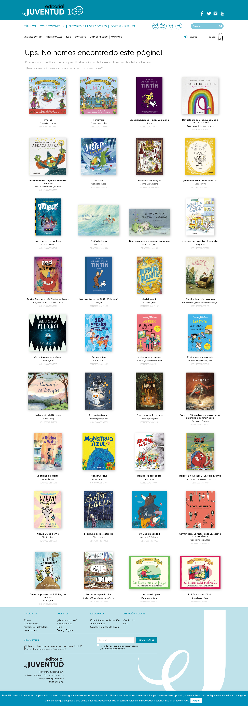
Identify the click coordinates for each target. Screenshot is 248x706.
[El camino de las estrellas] (98, 510)
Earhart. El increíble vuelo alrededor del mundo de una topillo (200, 416)
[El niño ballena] (98, 220)
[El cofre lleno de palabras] (200, 275)
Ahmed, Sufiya (144, 360)
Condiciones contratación (105, 620)
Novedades (30, 630)
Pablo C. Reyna (47, 244)
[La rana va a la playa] (149, 572)
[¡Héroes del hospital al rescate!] (200, 217)
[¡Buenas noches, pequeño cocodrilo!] (149, 222)
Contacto (80, 37)
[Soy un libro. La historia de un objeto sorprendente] (200, 510)
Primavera (98, 120)
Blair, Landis (98, 537)
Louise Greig (48, 418)
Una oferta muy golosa (48, 241)
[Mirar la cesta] (220, 37)
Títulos (30, 26)
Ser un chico (99, 357)
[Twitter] (208, 13)
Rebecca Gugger (190, 302)
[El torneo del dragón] (149, 156)
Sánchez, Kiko (149, 302)
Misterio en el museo (149, 357)
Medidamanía (149, 299)
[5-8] (171, 26)
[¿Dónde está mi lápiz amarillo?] (200, 156)
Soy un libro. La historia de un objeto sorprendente (200, 535)
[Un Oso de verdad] (149, 510)
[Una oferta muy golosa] (48, 217)
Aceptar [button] (196, 700)
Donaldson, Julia (48, 123)
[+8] (179, 26)
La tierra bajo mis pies (98, 594)
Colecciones (50, 26)
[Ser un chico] (98, 333)
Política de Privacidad (114, 649)
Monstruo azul (99, 475)
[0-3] (155, 26)
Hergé (149, 123)
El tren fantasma (98, 415)
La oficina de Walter (47, 475)
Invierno (48, 120)
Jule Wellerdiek (48, 479)
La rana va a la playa (149, 594)
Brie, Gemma (39, 302)
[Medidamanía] (149, 275)
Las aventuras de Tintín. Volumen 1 (98, 299)
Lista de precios (99, 37)
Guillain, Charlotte (91, 598)
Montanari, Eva (149, 244)
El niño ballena (98, 241)
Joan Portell (192, 126)
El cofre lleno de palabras (200, 299)
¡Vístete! (98, 180)
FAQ (125, 623)
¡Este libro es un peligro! (47, 357)
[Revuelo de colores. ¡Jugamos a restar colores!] (200, 96)
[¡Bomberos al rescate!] (149, 452)
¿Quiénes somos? (33, 37)
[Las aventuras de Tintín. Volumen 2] (149, 96)
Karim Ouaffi (98, 360)
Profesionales (54, 37)
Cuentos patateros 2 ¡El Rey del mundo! (48, 595)
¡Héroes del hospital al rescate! (200, 241)
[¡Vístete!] (98, 156)
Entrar (193, 37)
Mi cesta (210, 37)
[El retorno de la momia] (149, 391)
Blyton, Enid (156, 360)
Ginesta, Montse (206, 126)
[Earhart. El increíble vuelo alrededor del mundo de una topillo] (200, 391)
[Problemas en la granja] (200, 333)
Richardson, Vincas (54, 302)
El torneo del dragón (149, 180)
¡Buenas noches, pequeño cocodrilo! (149, 241)
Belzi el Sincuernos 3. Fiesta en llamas (47, 299)
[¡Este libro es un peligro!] (48, 333)
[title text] (52, 10)
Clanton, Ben (48, 360)
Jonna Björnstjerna (149, 184)
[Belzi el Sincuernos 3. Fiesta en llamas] (48, 275)
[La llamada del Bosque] (47, 391)
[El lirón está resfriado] (200, 572)
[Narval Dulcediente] (48, 510)
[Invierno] (48, 96)
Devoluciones (97, 623)
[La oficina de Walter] (48, 452)
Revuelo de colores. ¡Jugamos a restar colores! (200, 121)
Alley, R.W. (200, 244)
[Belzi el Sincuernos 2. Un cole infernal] (200, 452)
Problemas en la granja (200, 357)
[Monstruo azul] (98, 452)
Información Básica (129, 646)
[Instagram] (215, 13)
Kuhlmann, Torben (200, 421)
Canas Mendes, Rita (200, 540)
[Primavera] (98, 96)
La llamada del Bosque (48, 415)
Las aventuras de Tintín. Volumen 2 (149, 120)
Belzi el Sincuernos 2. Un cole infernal (200, 475)
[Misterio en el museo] (149, 333)
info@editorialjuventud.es (51, 679)
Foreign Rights (123, 26)
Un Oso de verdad (149, 533)
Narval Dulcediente (48, 533)
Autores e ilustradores (87, 26)
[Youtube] (222, 13)
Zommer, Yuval (107, 598)
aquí (186, 700)
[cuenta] (185, 37)
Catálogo (116, 37)
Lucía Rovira (200, 184)
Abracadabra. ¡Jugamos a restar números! (47, 181)
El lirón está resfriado (200, 594)
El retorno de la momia (149, 415)
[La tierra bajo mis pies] (98, 570)
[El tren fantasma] (98, 391)
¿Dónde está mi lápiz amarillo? (200, 180)
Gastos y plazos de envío (104, 627)
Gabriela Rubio (98, 184)
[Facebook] (202, 13)
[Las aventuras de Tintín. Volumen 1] (98, 275)
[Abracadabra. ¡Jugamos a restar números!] (48, 156)
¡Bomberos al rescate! (149, 475)
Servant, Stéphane (149, 537)
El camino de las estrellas (98, 533)
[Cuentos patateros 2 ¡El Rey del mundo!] (48, 570)
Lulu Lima (98, 244)
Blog (68, 37)
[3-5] (163, 26)
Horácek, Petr (98, 479)
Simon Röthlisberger (208, 302)
